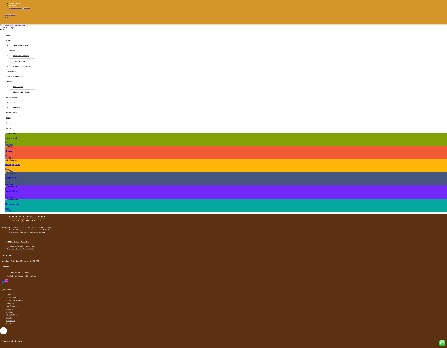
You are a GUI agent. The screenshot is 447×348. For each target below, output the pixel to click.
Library (8, 151)
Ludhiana (16, 107)
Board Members (19, 61)
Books (7, 143)
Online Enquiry (18, 87)
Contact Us (10, 321)
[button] (60, 30)
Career (8, 123)
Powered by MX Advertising (12, 341)
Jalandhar (17, 102)
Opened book (11, 138)
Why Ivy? (9, 40)
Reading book (11, 191)
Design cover (11, 178)
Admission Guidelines (21, 92)
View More (9, 145)
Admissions (10, 82)
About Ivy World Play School (19, 48)
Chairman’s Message (21, 56)
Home (8, 35)
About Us (10, 294)
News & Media (11, 113)
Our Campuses (11, 97)
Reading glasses (12, 164)
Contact (9, 128)
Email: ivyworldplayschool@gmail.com (21, 276)
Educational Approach (14, 76)
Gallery (8, 118)
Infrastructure (11, 71)
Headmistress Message (21, 66)
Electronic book (12, 204)
